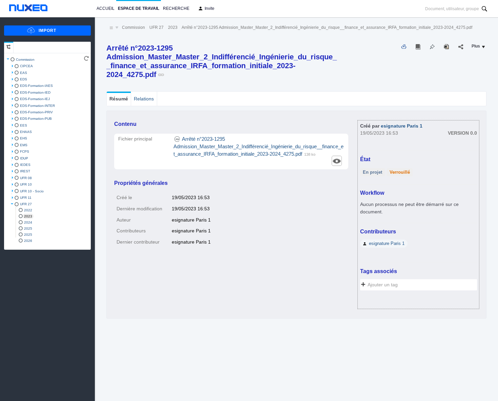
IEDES (25, 165)
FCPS (24, 151)
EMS (23, 145)
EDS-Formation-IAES (36, 86)
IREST (25, 171)
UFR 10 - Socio (32, 191)
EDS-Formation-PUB (36, 118)
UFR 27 (26, 204)
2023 (28, 216)
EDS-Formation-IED (35, 92)
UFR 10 (26, 184)
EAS (23, 73)
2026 (28, 241)
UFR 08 (26, 178)
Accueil (106, 8)
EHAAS (26, 132)
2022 (28, 210)
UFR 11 (26, 197)
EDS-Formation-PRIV (36, 112)
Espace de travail (138, 8)
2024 (28, 222)
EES (23, 125)
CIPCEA (26, 66)
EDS (23, 79)
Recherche (176, 8)
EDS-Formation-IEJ (35, 99)
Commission (25, 59)
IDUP (24, 158)
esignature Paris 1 (401, 126)
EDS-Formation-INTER (37, 106)
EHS (23, 138)
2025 (28, 228)
